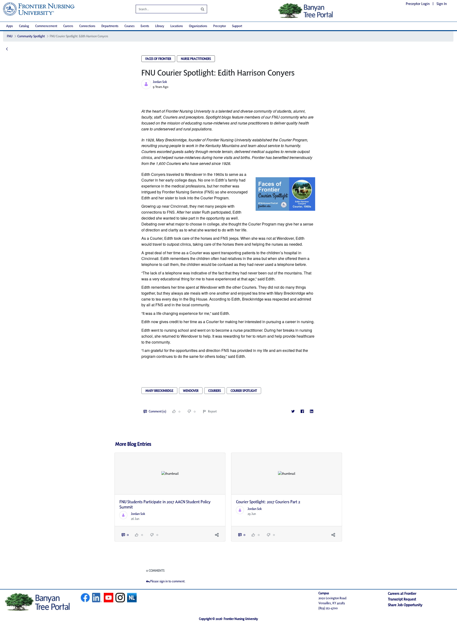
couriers (214, 390)
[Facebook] (302, 411)
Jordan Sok (160, 82)
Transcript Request (402, 599)
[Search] (199, 9)
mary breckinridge (159, 390)
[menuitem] (9, 26)
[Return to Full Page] (7, 49)
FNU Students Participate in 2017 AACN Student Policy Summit (165, 504)
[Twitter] (293, 411)
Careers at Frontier (402, 593)
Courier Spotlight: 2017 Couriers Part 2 (268, 501)
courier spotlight (244, 390)
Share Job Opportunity (405, 604)
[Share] (216, 534)
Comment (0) (157, 411)
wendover (191, 390)
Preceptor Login (418, 3)
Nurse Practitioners (196, 59)
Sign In (442, 3)
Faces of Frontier (158, 59)
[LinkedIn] (311, 411)
